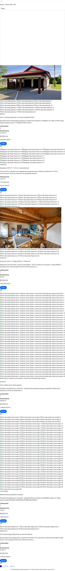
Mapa (3, 8)
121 (11, 566)
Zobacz (3, 144)
